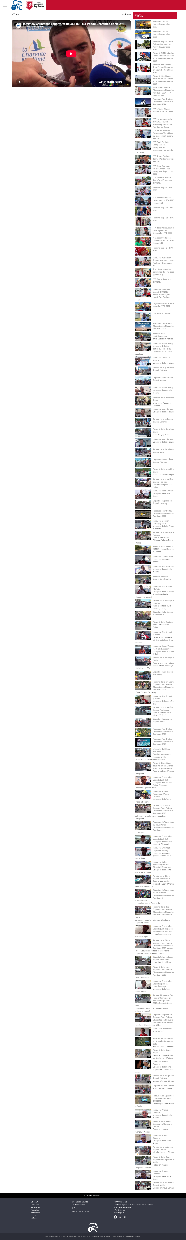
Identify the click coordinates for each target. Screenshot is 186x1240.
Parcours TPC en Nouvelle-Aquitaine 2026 (161, 24)
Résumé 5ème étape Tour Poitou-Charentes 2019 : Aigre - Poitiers (163, 766)
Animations (35, 1213)
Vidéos (16, 14)
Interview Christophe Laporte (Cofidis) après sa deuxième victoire (163, 929)
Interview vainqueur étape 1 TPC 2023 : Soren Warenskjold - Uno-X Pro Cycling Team (153, 294)
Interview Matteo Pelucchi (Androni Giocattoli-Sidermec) (162, 864)
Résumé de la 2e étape (163, 622)
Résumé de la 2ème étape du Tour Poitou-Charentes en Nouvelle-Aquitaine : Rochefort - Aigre (154, 912)
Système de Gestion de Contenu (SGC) (79, 1236)
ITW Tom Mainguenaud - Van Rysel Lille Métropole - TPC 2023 (163, 230)
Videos (33, 1218)
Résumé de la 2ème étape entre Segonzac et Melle (163, 1159)
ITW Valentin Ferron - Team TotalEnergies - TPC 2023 (162, 180)
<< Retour (126, 14)
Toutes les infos (78, 1205)
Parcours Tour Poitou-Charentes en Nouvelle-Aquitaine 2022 (163, 513)
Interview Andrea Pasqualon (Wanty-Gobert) (161, 794)
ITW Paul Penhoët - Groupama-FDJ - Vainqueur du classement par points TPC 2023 (154, 147)
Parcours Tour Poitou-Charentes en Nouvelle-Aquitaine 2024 (163, 101)
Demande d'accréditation (82, 1211)
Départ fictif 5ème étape (163, 1086)
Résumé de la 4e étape (163, 546)
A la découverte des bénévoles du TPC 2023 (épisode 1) (163, 272)
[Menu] (5, 5)
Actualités (35, 1210)
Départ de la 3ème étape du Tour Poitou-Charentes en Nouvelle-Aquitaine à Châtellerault (154, 895)
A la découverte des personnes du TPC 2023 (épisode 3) (163, 200)
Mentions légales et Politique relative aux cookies (133, 1205)
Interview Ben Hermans (163, 566)
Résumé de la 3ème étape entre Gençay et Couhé (162, 1124)
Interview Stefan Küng (163, 344)
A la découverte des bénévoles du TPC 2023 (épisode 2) (163, 240)
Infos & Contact (119, 1210)
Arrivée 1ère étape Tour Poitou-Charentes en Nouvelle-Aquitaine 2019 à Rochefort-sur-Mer (154, 1000)
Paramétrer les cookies (123, 1207)
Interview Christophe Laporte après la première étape (162, 984)
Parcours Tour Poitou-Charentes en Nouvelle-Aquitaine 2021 (163, 731)
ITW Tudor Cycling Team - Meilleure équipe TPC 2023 (163, 159)
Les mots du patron (161, 313)
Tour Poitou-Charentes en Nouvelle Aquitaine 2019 (163, 1041)
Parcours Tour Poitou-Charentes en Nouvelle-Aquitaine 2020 (163, 741)
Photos (33, 1215)
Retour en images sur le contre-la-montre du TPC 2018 (163, 1098)
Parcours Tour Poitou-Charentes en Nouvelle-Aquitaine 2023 (163, 326)
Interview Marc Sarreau (163, 409)
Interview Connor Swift (163, 556)
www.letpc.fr (119, 1213)
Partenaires (35, 1207)
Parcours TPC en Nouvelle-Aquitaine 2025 (161, 34)
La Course (35, 1205)
